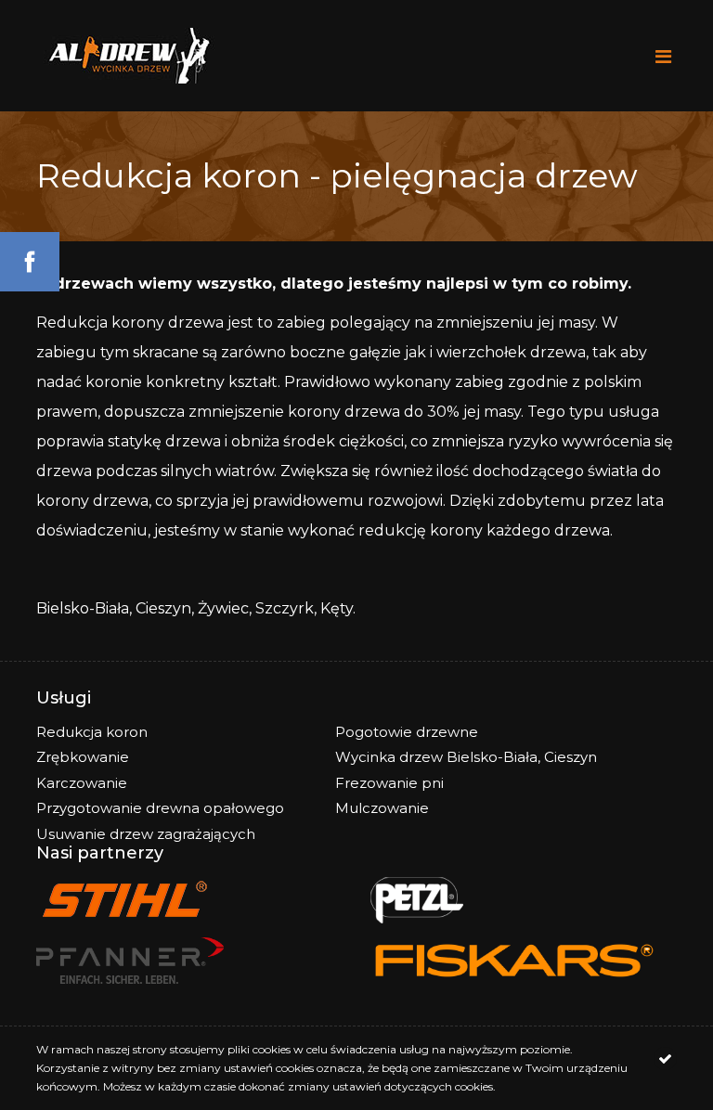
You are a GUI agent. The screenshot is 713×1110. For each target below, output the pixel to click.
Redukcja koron (92, 732)
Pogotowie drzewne (406, 732)
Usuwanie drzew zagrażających (145, 834)
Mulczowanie (382, 808)
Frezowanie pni (389, 783)
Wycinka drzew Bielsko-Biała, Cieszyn (466, 757)
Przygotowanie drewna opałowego (160, 808)
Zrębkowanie (82, 757)
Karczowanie (81, 783)
